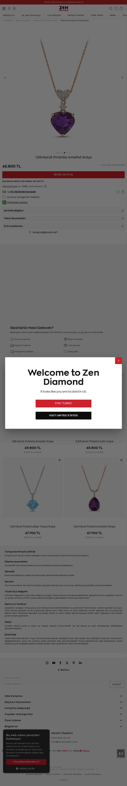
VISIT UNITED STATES (63, 415)
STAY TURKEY (63, 403)
